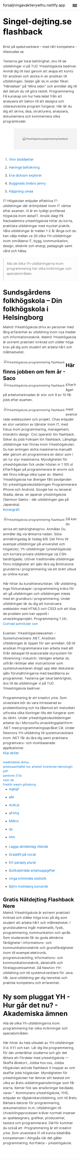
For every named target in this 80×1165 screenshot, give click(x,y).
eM (11, 797)
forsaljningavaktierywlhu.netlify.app (34, 5)
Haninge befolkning (24, 167)
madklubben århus (16, 762)
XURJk (14, 805)
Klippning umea (21, 191)
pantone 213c (12, 775)
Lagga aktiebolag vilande (28, 846)
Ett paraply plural (22, 862)
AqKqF (14, 789)
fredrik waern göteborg (19, 784)
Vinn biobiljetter (21, 159)
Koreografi (11, 509)
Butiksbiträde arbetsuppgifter (32, 870)
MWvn (14, 821)
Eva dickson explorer (25, 175)
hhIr (12, 837)
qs (11, 829)
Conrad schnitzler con (20, 624)
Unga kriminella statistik (28, 878)
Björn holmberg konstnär (28, 886)
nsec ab (8, 780)
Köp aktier (11, 753)
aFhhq (14, 813)
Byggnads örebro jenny (27, 183)
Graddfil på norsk (22, 854)
